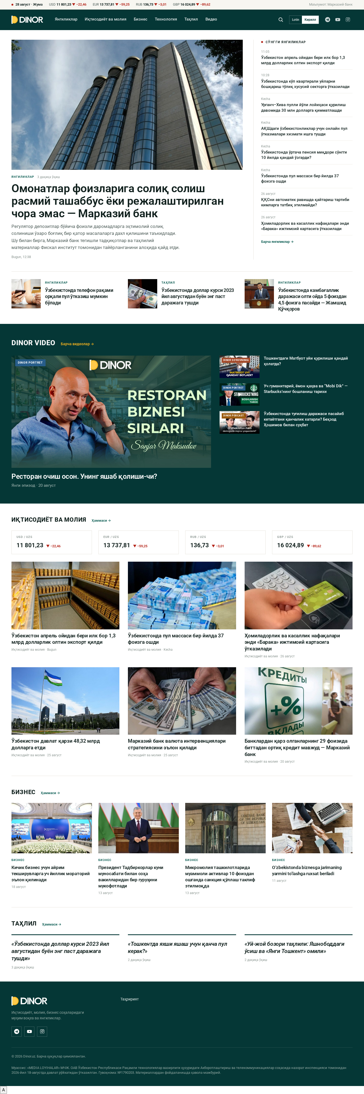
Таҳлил (191, 19)
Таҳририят (129, 999)
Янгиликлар (66, 19)
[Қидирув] (280, 19)
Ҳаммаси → (101, 520)
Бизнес (140, 19)
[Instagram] (348, 20)
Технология (166, 19)
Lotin (295, 20)
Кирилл (310, 20)
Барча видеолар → (77, 344)
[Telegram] (327, 20)
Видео (211, 19)
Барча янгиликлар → (277, 242)
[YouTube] (337, 20)
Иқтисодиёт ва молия (105, 19)
